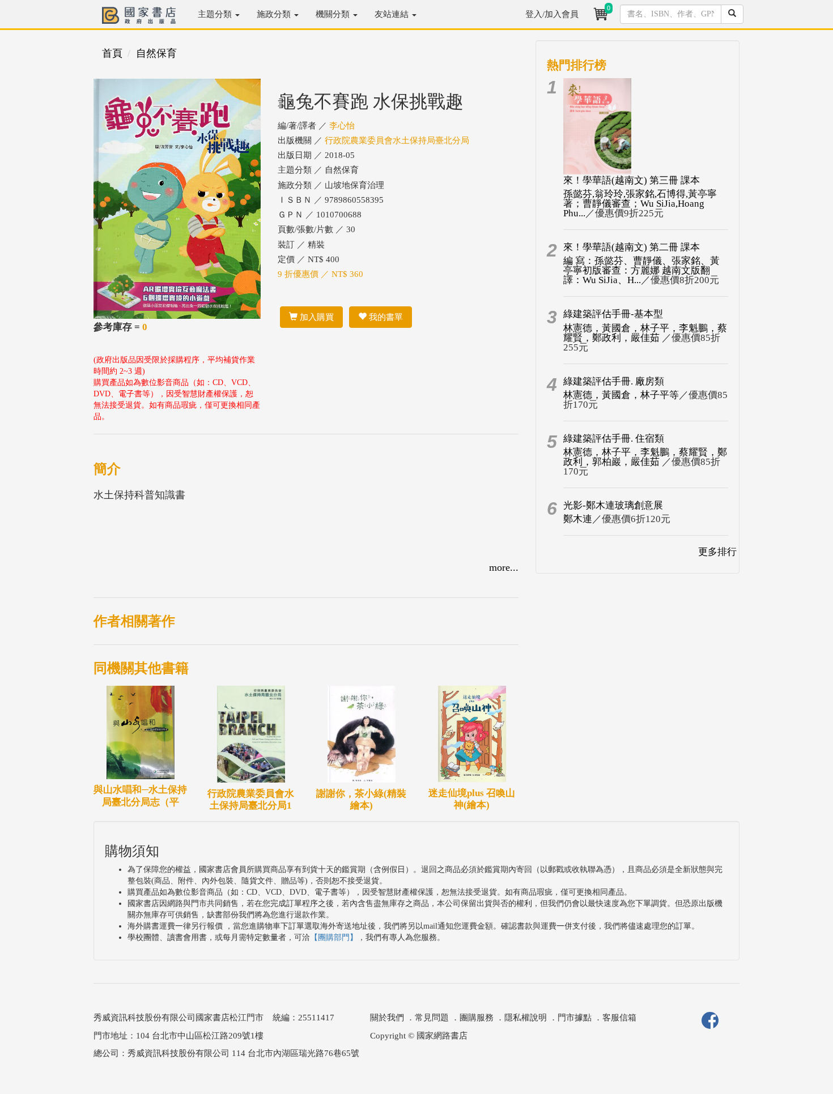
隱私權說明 (525, 1017)
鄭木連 (577, 519)
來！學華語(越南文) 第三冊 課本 (631, 180)
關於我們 (387, 1017)
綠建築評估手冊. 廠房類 (613, 381)
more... (503, 567)
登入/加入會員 (552, 14)
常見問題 (432, 1017)
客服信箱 (619, 1017)
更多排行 (717, 551)
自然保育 (156, 53)
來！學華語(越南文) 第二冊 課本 (631, 247)
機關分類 (334, 14)
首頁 (112, 53)
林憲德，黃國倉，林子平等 (621, 395)
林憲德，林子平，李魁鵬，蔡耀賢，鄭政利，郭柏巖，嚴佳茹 (645, 457)
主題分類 (216, 14)
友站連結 (393, 14)
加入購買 (316, 317)
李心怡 (342, 125)
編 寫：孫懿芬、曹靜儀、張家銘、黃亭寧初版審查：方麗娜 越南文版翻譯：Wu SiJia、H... (641, 270)
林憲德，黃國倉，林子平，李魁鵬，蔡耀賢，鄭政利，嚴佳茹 (645, 333)
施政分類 (275, 14)
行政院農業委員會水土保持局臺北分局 (397, 140)
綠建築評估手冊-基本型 (613, 314)
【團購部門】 (334, 937)
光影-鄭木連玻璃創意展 (613, 505)
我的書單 (385, 317)
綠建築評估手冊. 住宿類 (613, 438)
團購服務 (477, 1017)
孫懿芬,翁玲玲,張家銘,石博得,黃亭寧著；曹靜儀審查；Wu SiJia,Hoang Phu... (640, 204)
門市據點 (575, 1017)
